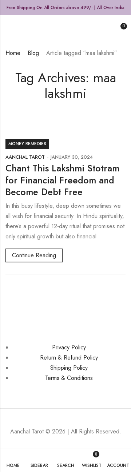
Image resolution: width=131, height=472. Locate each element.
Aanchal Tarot (25, 157)
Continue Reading (34, 255)
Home (12, 53)
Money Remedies (27, 143)
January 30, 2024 (72, 157)
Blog (33, 53)
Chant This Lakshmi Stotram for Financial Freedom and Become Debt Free (62, 180)
